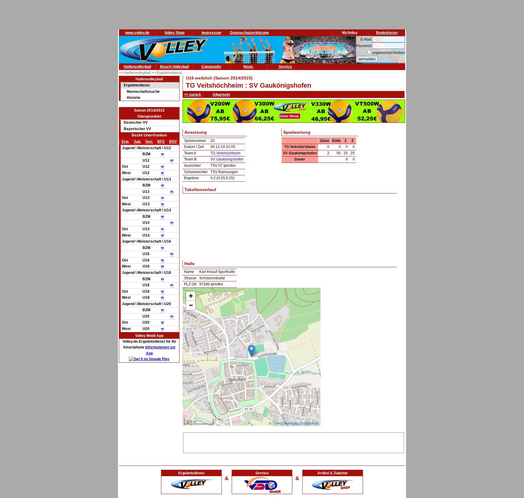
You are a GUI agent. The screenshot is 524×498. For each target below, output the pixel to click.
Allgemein (221, 95)
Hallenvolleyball (137, 67)
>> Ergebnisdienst (167, 73)
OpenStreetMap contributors (296, 423)
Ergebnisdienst (137, 85)
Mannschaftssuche (143, 91)
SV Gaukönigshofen (227, 159)
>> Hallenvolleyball (135, 73)
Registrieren (387, 33)
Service (285, 67)
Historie (133, 98)
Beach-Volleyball (174, 67)
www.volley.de (137, 33)
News (248, 67)
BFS (161, 142)
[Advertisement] (293, 442)
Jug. (137, 142)
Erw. (125, 142)
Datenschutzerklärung (249, 33)
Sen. (149, 142)
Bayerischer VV (137, 129)
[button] (251, 351)
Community (211, 67)
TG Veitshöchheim (225, 153)
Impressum (211, 33)
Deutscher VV (136, 122)
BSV (173, 142)
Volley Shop (174, 33)
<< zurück (192, 95)
